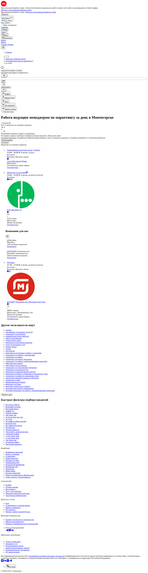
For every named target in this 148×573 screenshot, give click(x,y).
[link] (5, 35)
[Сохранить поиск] (3, 82)
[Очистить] (4, 76)
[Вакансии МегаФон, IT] (76, 195)
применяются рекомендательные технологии (47, 556)
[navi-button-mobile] (3, 47)
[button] (3, 40)
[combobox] (11, 70)
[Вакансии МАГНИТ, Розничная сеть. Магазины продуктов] (76, 287)
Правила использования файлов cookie (40, 12)
